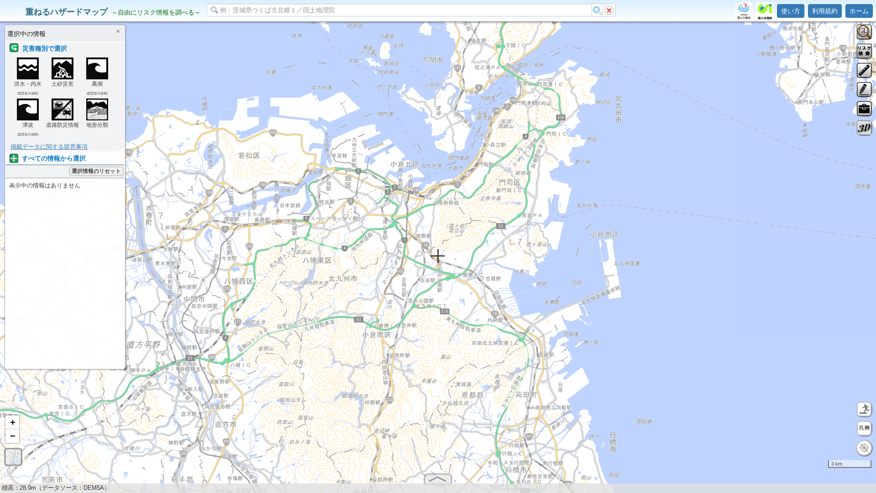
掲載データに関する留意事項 (49, 146)
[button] (12, 422)
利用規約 (825, 11)
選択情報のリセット (96, 171)
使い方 (790, 11)
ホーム (859, 11)
